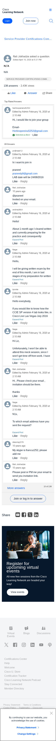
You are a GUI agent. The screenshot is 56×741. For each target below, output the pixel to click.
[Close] (51, 713)
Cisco (12, 10)
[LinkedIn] (36, 514)
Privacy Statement (26, 727)
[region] (28, 724)
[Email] (17, 514)
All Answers (9, 144)
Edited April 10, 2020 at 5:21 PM (27, 60)
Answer (32, 93)
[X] (30, 514)
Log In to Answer (28, 498)
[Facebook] (24, 514)
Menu (51, 10)
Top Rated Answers (13, 101)
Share (49, 93)
